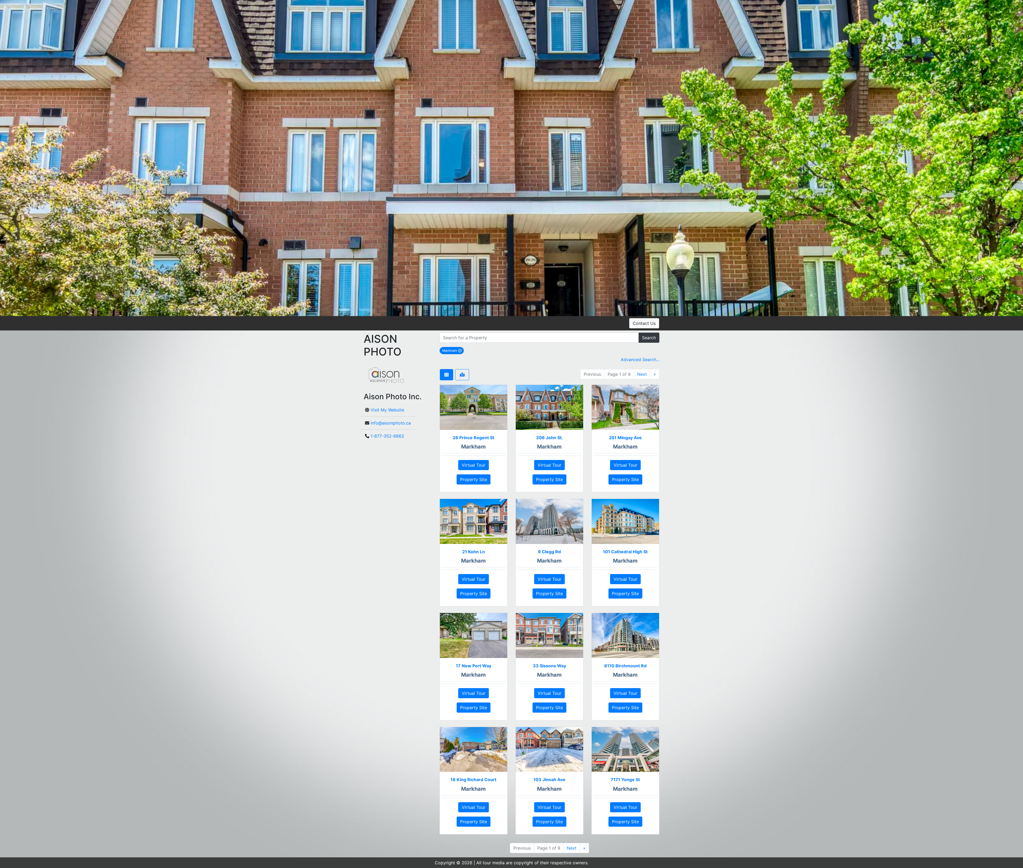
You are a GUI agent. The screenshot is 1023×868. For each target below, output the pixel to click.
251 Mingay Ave (625, 437)
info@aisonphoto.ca (391, 423)
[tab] (446, 374)
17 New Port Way (473, 665)
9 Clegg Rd (549, 551)
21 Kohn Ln (473, 551)
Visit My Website (387, 410)
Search (649, 337)
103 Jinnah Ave (549, 779)
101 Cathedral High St (625, 551)
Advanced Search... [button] (640, 359)
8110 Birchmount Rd (625, 665)
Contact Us (644, 323)
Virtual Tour (473, 465)
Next (642, 374)
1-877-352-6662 (387, 436)
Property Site (473, 479)
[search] (539, 338)
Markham (453, 350)
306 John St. (549, 437)
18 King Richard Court (473, 779)
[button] (12, 158)
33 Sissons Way (549, 665)
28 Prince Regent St (473, 437)
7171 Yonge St (625, 779)
